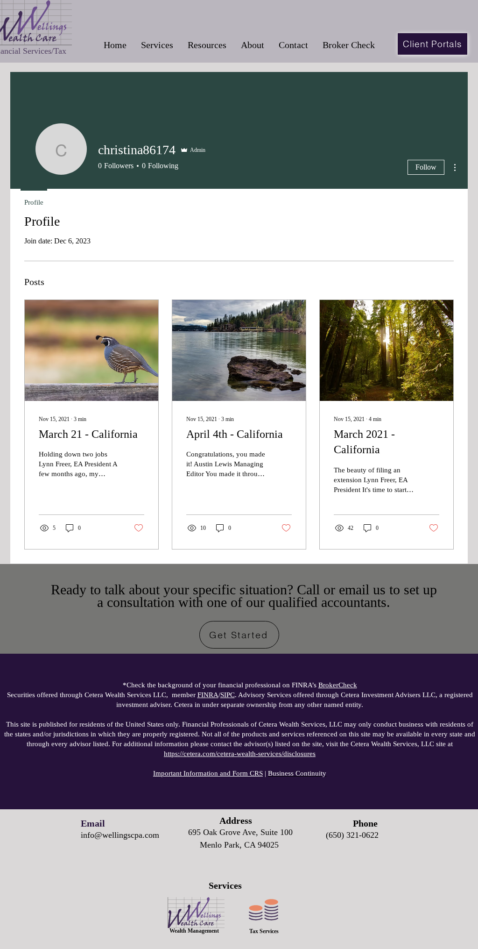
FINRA (207, 695)
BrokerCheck (337, 685)
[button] (157, 45)
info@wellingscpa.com (120, 835)
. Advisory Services (255, 695)
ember (187, 695)
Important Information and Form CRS (208, 773)
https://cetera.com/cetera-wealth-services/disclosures (240, 753)
